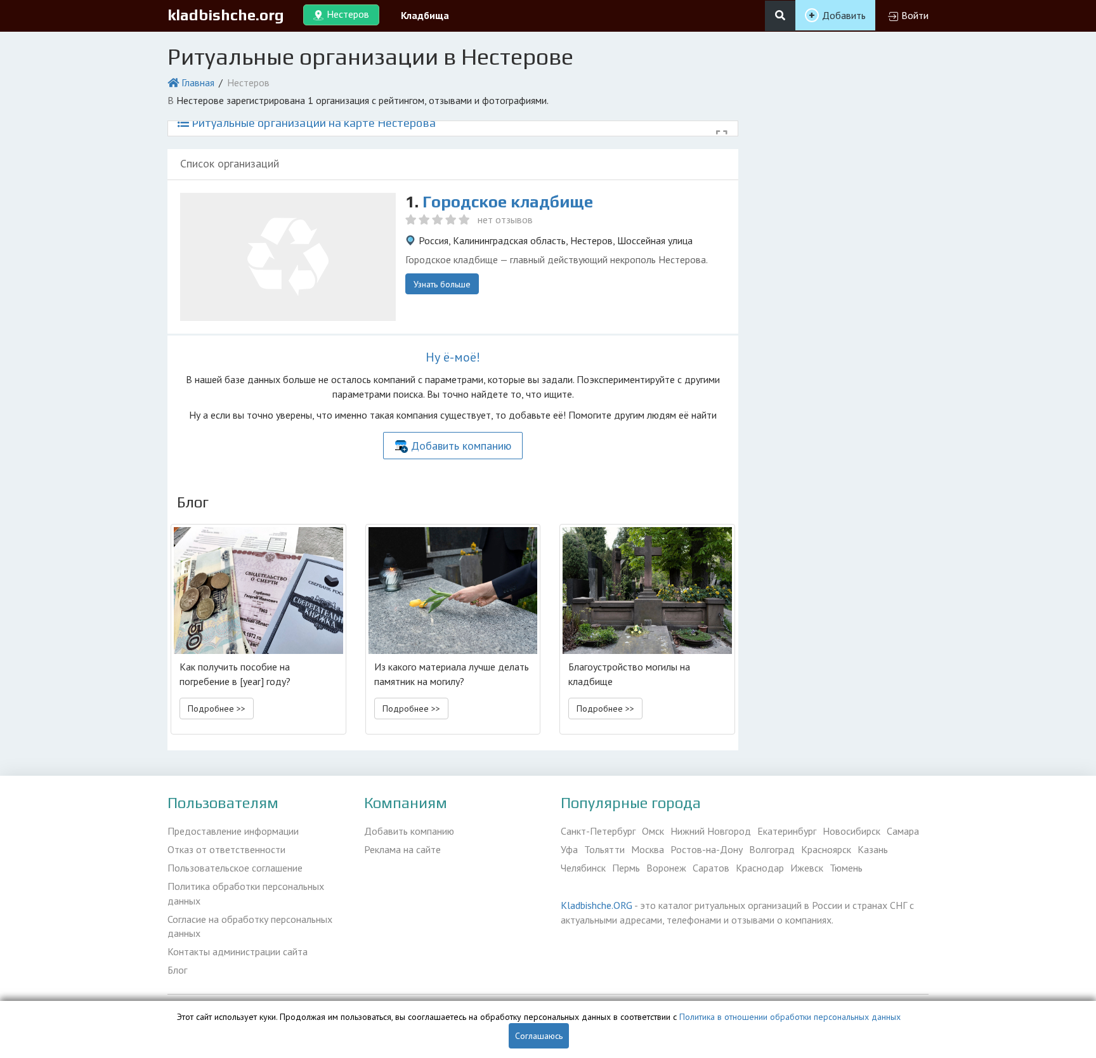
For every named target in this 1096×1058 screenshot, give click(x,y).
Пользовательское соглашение (235, 867)
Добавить (844, 15)
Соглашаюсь (539, 1036)
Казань (873, 849)
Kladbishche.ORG (596, 905)
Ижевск (806, 867)
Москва (647, 849)
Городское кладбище (507, 201)
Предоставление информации (233, 831)
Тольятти (604, 849)
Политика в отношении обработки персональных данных (790, 1016)
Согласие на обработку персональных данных (249, 926)
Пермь (626, 867)
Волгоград (772, 849)
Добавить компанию (461, 445)
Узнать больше (442, 284)
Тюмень (846, 867)
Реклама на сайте (402, 849)
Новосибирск (851, 831)
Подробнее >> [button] (216, 708)
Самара (903, 831)
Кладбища (425, 15)
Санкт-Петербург (598, 831)
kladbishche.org (225, 14)
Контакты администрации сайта (237, 951)
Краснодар (760, 867)
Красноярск (826, 849)
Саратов (711, 867)
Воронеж (666, 867)
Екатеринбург (786, 831)
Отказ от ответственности (226, 849)
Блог (177, 969)
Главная (197, 82)
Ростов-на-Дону (706, 849)
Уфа (569, 849)
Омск (653, 831)
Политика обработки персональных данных (245, 893)
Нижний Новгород (710, 831)
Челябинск (583, 867)
